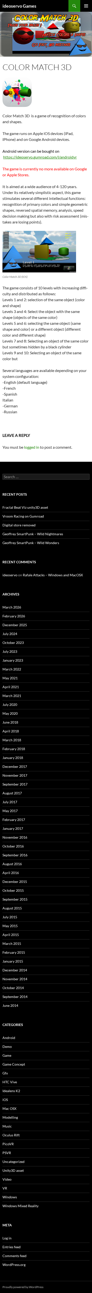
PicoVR (8, 1144)
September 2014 (14, 997)
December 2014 (14, 970)
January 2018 (12, 758)
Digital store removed (19, 525)
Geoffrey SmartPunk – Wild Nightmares (32, 534)
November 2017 (14, 775)
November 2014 (14, 979)
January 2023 (12, 660)
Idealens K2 (11, 1091)
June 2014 (10, 1005)
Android (8, 1038)
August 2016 (12, 864)
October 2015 (13, 890)
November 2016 (14, 837)
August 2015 (12, 908)
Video (7, 1179)
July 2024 (9, 634)
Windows (9, 1197)
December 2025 (14, 625)
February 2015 (13, 952)
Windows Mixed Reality (20, 1206)
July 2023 (9, 651)
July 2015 (9, 917)
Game (6, 1055)
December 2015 (14, 881)
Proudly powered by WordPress (22, 1287)
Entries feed (11, 1247)
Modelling (10, 1117)
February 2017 (13, 819)
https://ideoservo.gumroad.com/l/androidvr (40, 157)
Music (7, 1126)
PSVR (6, 1153)
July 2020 (9, 704)
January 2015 (12, 961)
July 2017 (9, 802)
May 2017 (10, 811)
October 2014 (13, 988)
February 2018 (13, 749)
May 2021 (10, 678)
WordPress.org (14, 1265)
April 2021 (10, 687)
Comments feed (14, 1256)
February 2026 (13, 616)
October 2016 (13, 846)
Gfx (5, 1073)
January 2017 (12, 828)
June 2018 (10, 722)
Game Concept (13, 1064)
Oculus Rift (11, 1135)
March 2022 (11, 669)
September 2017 (14, 784)
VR (4, 1188)
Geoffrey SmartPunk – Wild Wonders (30, 543)
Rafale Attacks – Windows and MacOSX (53, 575)
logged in (31, 447)
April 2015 (10, 935)
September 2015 (14, 899)
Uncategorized (13, 1161)
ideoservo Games (19, 6)
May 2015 (10, 926)
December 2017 (14, 766)
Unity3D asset (13, 1170)
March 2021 (11, 696)
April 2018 (10, 731)
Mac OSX (9, 1108)
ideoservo (9, 575)
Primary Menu (86, 6)
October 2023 (13, 642)
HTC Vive (9, 1082)
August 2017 (12, 793)
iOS (5, 1100)
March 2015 (11, 943)
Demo (7, 1046)
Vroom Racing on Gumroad (23, 516)
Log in (7, 1238)
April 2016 (10, 873)
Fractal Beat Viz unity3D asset (25, 507)
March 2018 (11, 740)
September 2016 (14, 855)
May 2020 (10, 713)
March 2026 (11, 607)
